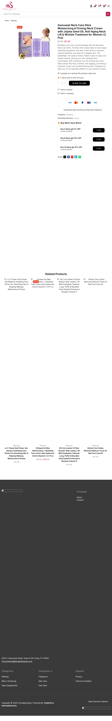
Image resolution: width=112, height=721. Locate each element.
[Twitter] (65, 157)
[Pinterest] (72, 157)
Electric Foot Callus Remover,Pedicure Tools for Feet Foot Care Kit (95, 450)
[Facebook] (68, 157)
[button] (91, 6)
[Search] (108, 14)
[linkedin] (76, 157)
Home (7, 20)
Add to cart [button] (14, 361)
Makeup (14, 20)
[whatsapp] (79, 157)
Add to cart (80, 83)
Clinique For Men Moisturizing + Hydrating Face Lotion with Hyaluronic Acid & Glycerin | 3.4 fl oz (42, 452)
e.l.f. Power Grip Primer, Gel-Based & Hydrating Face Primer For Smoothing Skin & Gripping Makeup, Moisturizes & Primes (16, 453)
